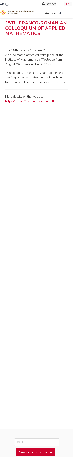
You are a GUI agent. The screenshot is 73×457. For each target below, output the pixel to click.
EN (68, 4)
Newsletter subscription (35, 452)
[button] (68, 13)
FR (60, 4)
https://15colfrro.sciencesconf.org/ (28, 101)
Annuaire (51, 13)
